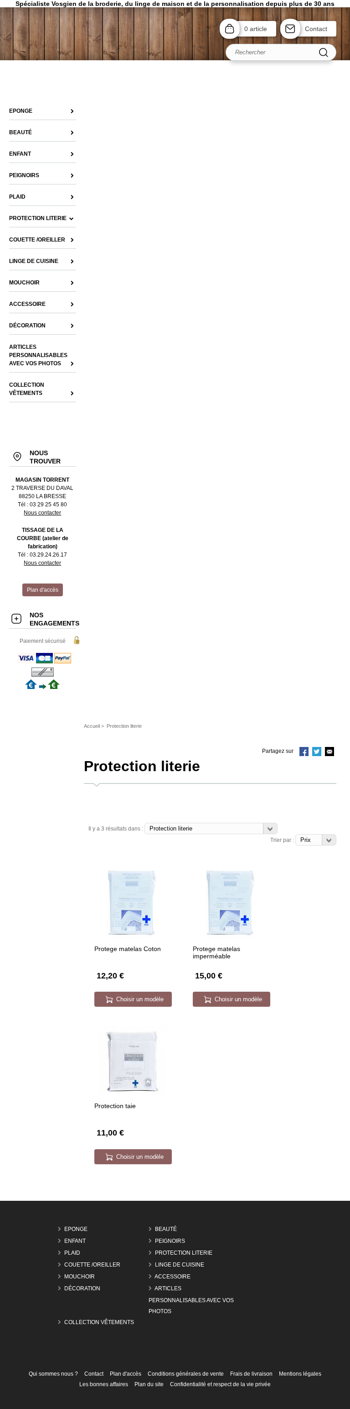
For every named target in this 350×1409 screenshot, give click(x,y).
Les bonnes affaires (103, 1384)
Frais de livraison (251, 1374)
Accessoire (172, 1276)
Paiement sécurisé (43, 641)
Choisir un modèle (140, 999)
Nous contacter (42, 513)
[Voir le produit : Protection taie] (132, 1093)
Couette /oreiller (92, 1265)
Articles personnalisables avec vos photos (191, 1299)
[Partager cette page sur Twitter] (316, 752)
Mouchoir (79, 1276)
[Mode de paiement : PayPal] (44, 663)
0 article (255, 28)
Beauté (166, 1229)
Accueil (92, 726)
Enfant (75, 1241)
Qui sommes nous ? (53, 1374)
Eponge (76, 1229)
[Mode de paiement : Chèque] (42, 675)
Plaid (72, 1253)
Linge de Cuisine (179, 1265)
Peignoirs (170, 1241)
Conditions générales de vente (186, 1374)
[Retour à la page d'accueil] (175, 58)
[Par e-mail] (329, 752)
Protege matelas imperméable (216, 952)
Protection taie (115, 1105)
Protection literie (183, 1253)
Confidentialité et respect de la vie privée (220, 1384)
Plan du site (149, 1384)
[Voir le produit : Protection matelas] (132, 936)
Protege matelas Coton (127, 948)
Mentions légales (300, 1374)
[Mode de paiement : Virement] (42, 687)
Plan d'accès (125, 1374)
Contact (316, 28)
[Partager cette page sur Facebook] (304, 752)
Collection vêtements (99, 1322)
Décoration (82, 1288)
